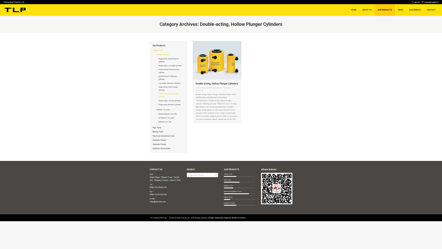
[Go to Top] (438, 245)
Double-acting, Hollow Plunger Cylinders (217, 83)
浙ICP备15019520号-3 (239, 218)
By (227, 88)
